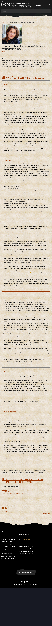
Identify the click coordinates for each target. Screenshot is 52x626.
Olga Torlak (6, 223)
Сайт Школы (4, 490)
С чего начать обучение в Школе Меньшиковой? (13, 493)
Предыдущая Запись (5, 511)
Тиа (4, 371)
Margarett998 (7, 160)
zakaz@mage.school (25, 539)
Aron (5, 295)
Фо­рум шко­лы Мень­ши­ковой (25, 543)
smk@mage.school (23, 532)
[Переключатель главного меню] (49, 4)
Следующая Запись (47, 513)
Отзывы (3, 51)
